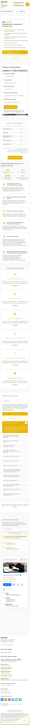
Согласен (25, 720)
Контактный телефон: (9, 73)
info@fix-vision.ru (5, 672)
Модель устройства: (9, 86)
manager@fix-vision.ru (6, 676)
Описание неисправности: (10, 92)
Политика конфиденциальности (14, 710)
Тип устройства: (8, 80)
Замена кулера (6, 132)
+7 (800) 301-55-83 (18, 2)
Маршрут (8, 584)
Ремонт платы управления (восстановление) (8, 136)
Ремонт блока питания (7, 128)
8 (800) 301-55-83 (5, 669)
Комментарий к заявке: (10, 99)
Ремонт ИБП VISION (6, 652)
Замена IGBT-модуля (7, 144)
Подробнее (15, 285)
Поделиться (2, 699)
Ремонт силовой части (7, 140)
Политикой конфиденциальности (17, 111)
